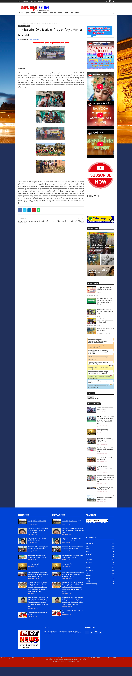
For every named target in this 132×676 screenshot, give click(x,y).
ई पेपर (27, 13)
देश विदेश (45, 13)
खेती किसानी (89, 559)
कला (87, 546)
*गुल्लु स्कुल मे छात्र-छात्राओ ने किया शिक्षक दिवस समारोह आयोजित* (105, 488)
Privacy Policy (33, 1)
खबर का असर (53, 13)
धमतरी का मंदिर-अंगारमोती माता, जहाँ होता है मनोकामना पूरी (105, 409)
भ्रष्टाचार (88, 576)
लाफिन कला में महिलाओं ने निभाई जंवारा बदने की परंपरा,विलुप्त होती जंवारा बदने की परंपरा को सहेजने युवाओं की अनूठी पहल (105, 478)
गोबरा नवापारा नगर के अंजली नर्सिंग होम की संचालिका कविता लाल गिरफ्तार (37, 539)
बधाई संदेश (88, 573)
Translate (102, 523)
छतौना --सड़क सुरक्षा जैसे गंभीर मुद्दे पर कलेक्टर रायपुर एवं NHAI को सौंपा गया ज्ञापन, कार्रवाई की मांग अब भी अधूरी (105, 301)
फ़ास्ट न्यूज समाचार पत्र (91, 584)
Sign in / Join (41, 1)
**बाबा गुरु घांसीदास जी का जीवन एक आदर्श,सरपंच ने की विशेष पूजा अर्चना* (67, 222)
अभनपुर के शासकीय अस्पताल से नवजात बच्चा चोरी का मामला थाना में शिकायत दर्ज (37, 521)
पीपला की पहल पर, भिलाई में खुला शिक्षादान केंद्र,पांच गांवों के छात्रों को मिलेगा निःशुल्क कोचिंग (105, 440)
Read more (95, 347)
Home (19, 1)
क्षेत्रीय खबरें (89, 554)
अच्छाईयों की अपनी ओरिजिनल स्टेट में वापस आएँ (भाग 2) (105, 329)
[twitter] (107, 1)
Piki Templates (23, 665)
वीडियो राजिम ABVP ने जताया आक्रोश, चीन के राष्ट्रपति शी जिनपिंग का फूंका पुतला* (38, 548)
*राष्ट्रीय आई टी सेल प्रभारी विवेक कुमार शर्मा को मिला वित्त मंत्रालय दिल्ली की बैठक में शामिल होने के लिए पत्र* (38, 530)
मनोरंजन (60, 13)
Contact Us (25, 1)
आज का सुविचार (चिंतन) (102, 430)
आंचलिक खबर (21, 25)
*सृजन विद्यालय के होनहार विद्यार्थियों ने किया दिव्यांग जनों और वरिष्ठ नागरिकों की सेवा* (105, 450)
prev (87, 278)
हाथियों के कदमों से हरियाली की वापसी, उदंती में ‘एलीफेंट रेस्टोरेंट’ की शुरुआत (105, 312)
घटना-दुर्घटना (89, 562)
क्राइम (39, 13)
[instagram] (110, 1)
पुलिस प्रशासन (89, 570)
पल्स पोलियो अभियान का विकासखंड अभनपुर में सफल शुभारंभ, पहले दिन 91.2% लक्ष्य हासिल (105, 321)
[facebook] (104, 1)
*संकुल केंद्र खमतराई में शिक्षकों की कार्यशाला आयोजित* (104, 458)
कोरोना (87, 549)
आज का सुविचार (89, 543)
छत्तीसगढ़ (33, 13)
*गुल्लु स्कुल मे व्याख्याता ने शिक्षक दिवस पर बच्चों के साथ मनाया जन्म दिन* (104, 468)
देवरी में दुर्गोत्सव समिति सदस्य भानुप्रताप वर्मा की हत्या (37, 613)
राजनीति (66, 13)
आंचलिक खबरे (27, 25)
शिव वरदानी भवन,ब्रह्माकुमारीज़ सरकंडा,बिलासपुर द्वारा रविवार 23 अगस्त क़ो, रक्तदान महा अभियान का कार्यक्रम (105, 290)
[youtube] (113, 1)
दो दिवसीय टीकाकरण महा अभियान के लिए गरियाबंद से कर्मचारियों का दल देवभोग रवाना (34, 222)
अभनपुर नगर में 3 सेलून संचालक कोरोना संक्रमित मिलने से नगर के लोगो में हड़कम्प (37, 556)
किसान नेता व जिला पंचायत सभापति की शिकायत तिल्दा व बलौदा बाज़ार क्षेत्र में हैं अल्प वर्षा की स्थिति (105, 497)
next (89, 278)
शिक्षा (72, 13)
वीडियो (77, 13)
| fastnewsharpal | (67, 661)
